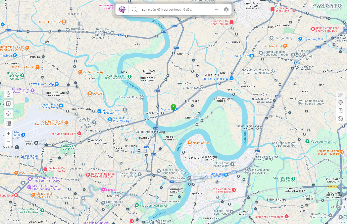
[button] (216, 9)
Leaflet (342, 222)
